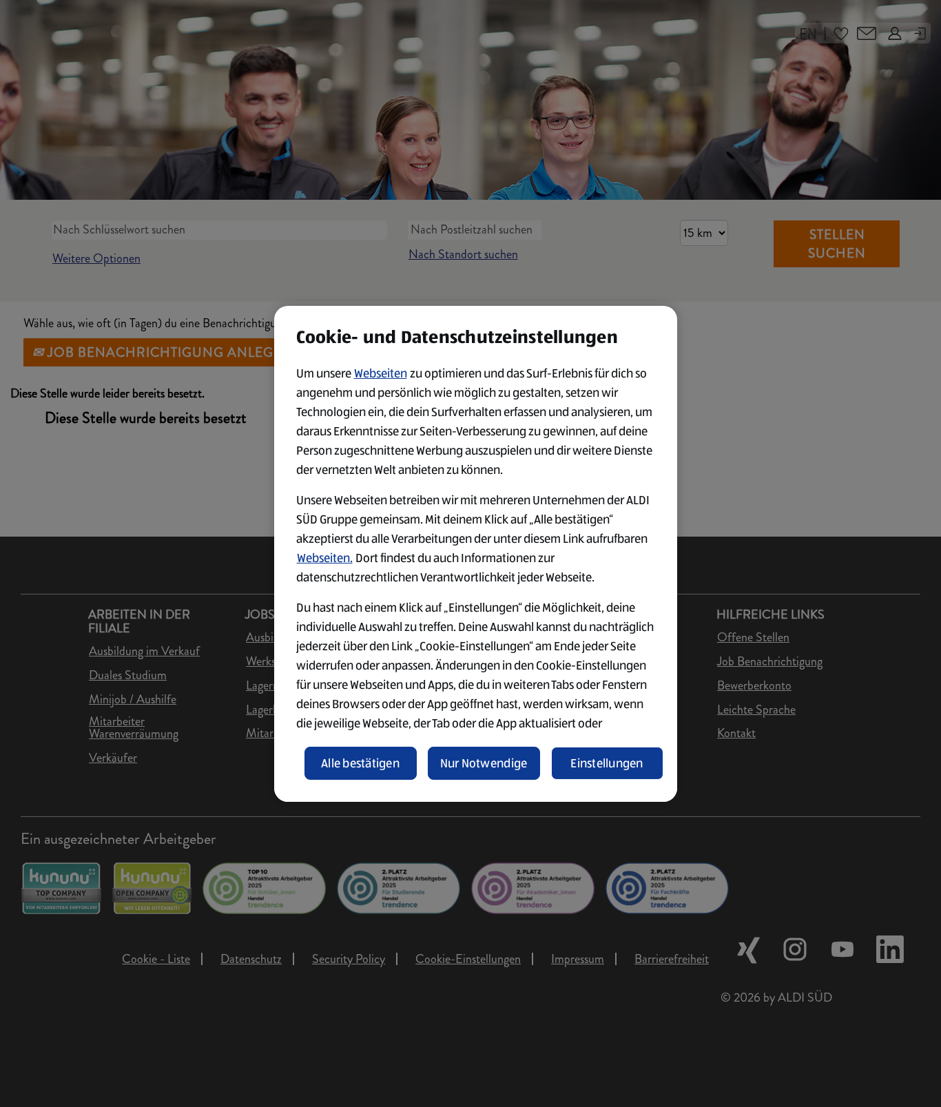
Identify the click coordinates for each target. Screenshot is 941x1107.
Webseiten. (325, 558)
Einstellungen (606, 763)
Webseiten (380, 373)
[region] (475, 554)
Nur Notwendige (484, 763)
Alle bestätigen (360, 763)
